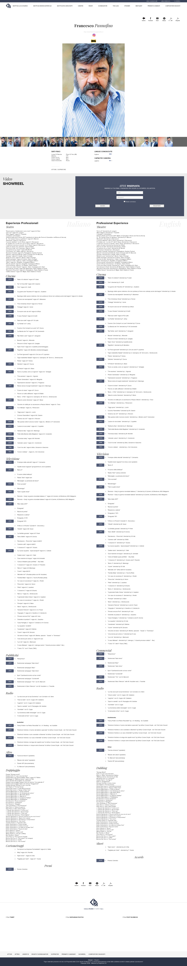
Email (157, 20)
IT (169, 20)
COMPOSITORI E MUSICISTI (172, 6)
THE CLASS (116, 6)
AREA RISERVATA (165, 1)
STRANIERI (127, 6)
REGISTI (91, 6)
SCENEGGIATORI (102, 6)
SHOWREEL (82, 954)
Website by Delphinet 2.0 (98, 963)
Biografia (178, 20)
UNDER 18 (80, 6)
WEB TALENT (138, 6)
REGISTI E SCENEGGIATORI (40, 954)
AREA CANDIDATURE (151, 1)
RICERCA (178, 1)
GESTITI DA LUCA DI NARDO (20, 6)
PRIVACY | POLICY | (94, 960)
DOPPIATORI (55, 954)
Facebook (150, 20)
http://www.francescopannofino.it (93, 32)
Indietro (144, 20)
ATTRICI (17, 954)
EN (171, 20)
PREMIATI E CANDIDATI (154, 6)
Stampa (164, 20)
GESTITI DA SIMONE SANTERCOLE (42, 6)
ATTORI (9, 954)
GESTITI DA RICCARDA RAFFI (64, 6)
